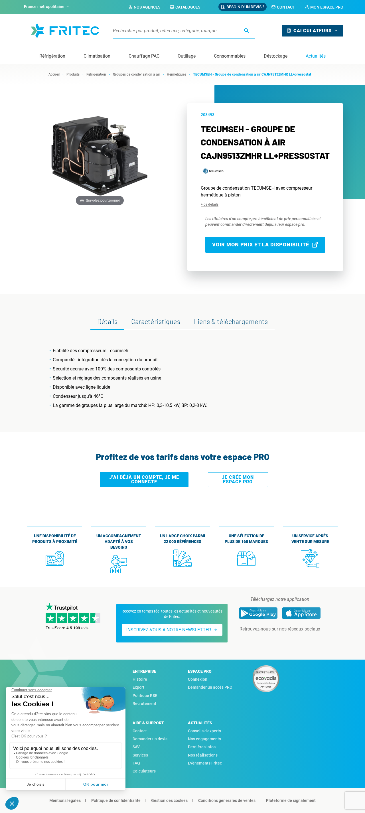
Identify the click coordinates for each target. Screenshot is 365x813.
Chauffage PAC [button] (144, 56)
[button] (324, 7)
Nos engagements (204, 739)
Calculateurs (312, 30)
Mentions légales (65, 800)
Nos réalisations (203, 755)
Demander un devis (150, 739)
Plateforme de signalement (291, 800)
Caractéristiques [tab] (155, 321)
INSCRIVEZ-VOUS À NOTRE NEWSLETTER (168, 629)
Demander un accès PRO (210, 687)
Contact (286, 7)
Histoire (140, 679)
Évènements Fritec (205, 763)
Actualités (316, 56)
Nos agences (147, 7)
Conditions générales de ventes (227, 800)
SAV (136, 747)
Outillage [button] (187, 56)
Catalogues (187, 7)
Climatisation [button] (97, 56)
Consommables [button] (230, 56)
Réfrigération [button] (52, 56)
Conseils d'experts (204, 731)
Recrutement (144, 703)
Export (138, 687)
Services (140, 755)
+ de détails (209, 204)
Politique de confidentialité (116, 800)
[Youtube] (288, 640)
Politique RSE (145, 695)
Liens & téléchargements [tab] (231, 321)
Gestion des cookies (169, 800)
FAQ (136, 763)
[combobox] (47, 7)
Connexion (197, 679)
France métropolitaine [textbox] (44, 6)
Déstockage (275, 56)
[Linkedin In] (272, 640)
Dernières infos (202, 747)
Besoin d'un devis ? (245, 7)
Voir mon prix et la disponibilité (260, 245)
